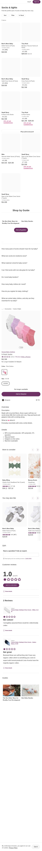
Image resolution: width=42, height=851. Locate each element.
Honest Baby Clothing (8, 352)
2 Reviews (17, 357)
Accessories (8, 309)
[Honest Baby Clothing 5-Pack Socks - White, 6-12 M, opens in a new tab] (6, 610)
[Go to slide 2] (21, 347)
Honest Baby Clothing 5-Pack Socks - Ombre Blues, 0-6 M (23, 643)
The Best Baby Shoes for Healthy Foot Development (10, 222)
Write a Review (25, 357)
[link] (4, 372)
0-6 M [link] (6, 383)
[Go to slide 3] (22, 347)
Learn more (28, 558)
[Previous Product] (33, 450)
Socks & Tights (17, 309)
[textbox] (21, 554)
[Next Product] (38, 450)
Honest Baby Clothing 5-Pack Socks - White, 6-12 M (24, 610)
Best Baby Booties (27, 221)
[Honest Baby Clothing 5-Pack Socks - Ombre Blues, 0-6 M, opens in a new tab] (6, 642)
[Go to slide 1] (19, 347)
